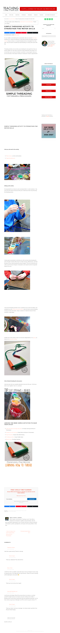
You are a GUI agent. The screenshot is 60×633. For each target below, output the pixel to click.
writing (5, 41)
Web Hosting (37, 631)
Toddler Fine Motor (21, 510)
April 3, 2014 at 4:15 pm (10, 569)
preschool (12, 510)
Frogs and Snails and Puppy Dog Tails (14, 428)
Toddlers (25, 510)
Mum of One (9, 567)
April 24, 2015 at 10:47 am (11, 619)
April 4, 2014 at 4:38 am (12, 557)
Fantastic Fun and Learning (11, 432)
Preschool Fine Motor (16, 510)
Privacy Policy (23, 495)
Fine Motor (9, 510)
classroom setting (13, 339)
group (34, 337)
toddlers (15, 511)
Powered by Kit (21, 502)
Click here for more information (26, 21)
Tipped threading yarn (10, 158)
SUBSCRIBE (31, 499)
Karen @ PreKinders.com (12, 591)
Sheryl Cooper (12, 555)
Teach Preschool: (9, 434)
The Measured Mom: (10, 437)
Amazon (47, 116)
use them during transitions (17, 309)
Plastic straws (9, 155)
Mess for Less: (9, 439)
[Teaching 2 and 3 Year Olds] (30, 13)
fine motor (35, 37)
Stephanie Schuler (11, 547)
